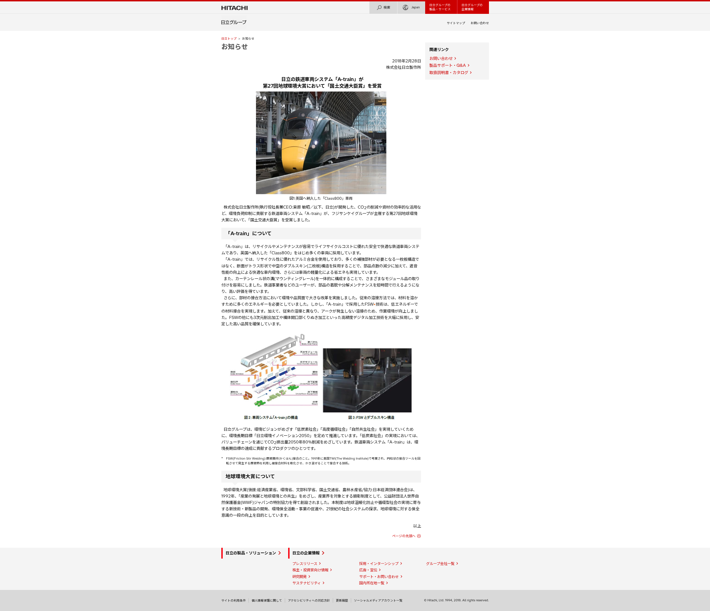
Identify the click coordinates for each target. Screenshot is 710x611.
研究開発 (299, 576)
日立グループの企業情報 (472, 7)
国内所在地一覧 (371, 583)
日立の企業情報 (306, 553)
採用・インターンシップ (379, 563)
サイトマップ (456, 23)
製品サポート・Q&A (447, 65)
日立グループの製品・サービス (440, 7)
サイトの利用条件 (233, 600)
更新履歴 (342, 600)
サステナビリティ (306, 583)
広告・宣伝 (368, 570)
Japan (415, 7)
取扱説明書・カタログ (448, 72)
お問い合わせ (480, 23)
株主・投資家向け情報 (310, 570)
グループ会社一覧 (440, 563)
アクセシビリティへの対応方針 (309, 600)
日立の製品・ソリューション (250, 553)
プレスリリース (304, 563)
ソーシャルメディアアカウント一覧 (378, 600)
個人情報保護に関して (267, 600)
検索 (387, 7)
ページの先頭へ (403, 536)
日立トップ (229, 38)
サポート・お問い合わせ (379, 576)
